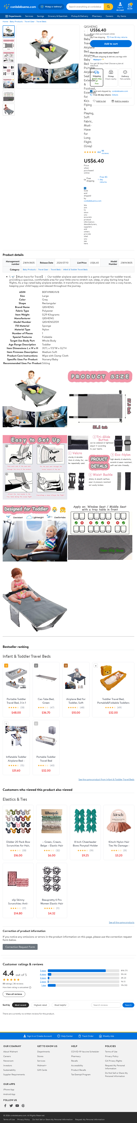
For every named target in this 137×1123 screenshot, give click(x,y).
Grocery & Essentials (57, 16)
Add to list (101, 101)
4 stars (43, 974)
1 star (43, 985)
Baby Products (16, 21)
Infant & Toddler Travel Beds (75, 269)
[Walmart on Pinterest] (23, 1106)
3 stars (43, 978)
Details (115, 95)
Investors (7, 1065)
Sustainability (9, 1069)
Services (29, 16)
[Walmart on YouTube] (17, 1106)
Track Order (88, 1035)
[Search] (108, 6)
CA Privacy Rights (113, 1060)
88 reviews (105, 151)
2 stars (43, 981)
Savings (40, 16)
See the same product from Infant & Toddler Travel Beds (106, 779)
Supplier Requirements (14, 1074)
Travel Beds (41, 21)
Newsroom (8, 1060)
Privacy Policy (111, 1056)
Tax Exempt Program (81, 1074)
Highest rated (40, 1004)
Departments (15, 16)
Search (128, 1004)
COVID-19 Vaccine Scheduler (85, 1051)
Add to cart (111, 43)
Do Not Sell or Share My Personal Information (116, 1074)
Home (5, 21)
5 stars (43, 970)
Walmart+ (42, 1065)
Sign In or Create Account (39, 1035)
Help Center (67, 1035)
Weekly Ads (108, 1035)
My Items (121, 16)
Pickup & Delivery (79, 16)
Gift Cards (42, 1069)
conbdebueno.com (92, 200)
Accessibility (77, 1065)
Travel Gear (30, 21)
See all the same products (121, 922)
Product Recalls (78, 1069)
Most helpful (60, 1004)
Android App (9, 1094)
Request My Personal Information (115, 1067)
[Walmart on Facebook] (5, 1106)
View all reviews (14, 994)
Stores (40, 1056)
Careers (109, 16)
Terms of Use (111, 1051)
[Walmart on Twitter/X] (11, 1106)
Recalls (74, 1060)
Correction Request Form (20, 947)
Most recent (20, 1004)
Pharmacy (97, 16)
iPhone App (8, 1089)
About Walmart (10, 1051)
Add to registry (122, 101)
